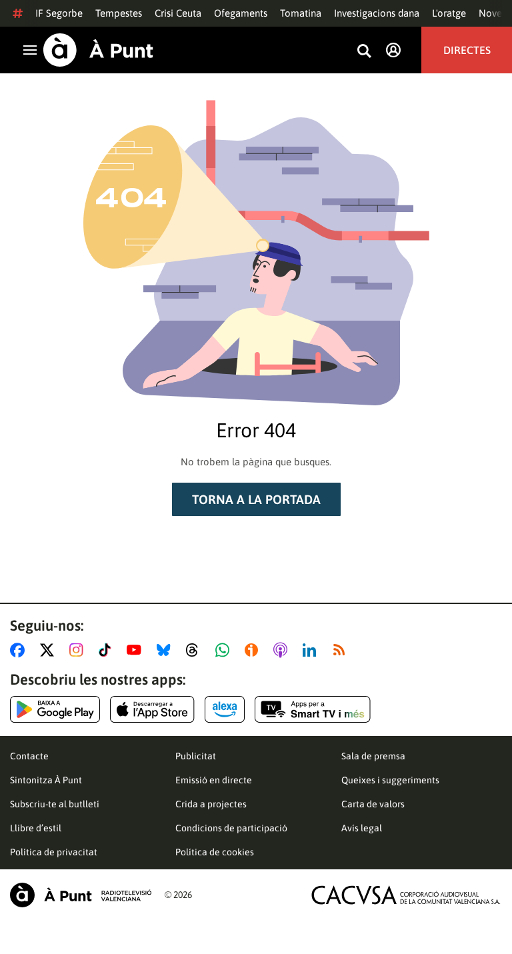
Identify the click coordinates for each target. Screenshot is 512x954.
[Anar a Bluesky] (166, 650)
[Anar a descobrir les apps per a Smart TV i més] (313, 709)
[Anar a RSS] (342, 650)
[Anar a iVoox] (254, 650)
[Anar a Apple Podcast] (283, 650)
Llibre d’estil (35, 828)
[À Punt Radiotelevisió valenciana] (80, 895)
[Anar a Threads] (195, 650)
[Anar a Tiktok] (108, 650)
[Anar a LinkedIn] (312, 650)
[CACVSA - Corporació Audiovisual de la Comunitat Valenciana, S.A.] (406, 895)
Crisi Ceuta (178, 13)
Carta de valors (373, 804)
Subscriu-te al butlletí (54, 804)
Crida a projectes (211, 804)
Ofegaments (240, 13)
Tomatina (300, 13)
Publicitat (195, 756)
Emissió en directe (213, 780)
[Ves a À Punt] (98, 50)
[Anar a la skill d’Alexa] (225, 709)
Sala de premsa (373, 756)
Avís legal (361, 828)
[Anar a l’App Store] (152, 709)
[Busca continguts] (364, 52)
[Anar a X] (49, 650)
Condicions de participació (231, 828)
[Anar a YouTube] (137, 650)
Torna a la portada (256, 499)
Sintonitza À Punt (46, 780)
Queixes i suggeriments (390, 780)
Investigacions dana (376, 13)
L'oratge (449, 13)
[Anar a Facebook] (20, 650)
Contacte (29, 756)
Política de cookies (214, 852)
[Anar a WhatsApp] (225, 650)
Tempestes (118, 13)
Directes (467, 50)
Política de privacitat (53, 852)
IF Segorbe (59, 13)
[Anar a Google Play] (55, 709)
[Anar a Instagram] (79, 650)
